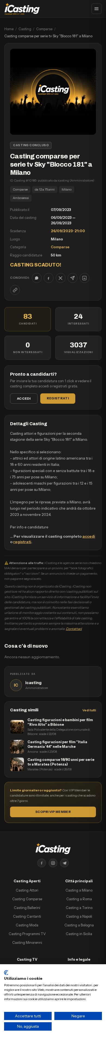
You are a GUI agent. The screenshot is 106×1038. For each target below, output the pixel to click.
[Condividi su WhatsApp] (37, 278)
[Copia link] (15, 290)
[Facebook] (41, 863)
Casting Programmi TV (27, 934)
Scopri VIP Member (53, 812)
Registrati (58, 398)
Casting (24, 29)
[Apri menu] (96, 9)
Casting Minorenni (27, 942)
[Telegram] (64, 863)
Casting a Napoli (79, 916)
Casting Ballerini (27, 907)
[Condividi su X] (61, 278)
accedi (88, 536)
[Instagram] (53, 863)
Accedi (24, 398)
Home (9, 29)
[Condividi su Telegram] (72, 278)
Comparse (44, 29)
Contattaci (74, 629)
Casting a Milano (79, 890)
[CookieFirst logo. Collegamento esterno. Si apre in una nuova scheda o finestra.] (6, 972)
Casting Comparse (27, 899)
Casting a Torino (79, 907)
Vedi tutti (89, 710)
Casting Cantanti (27, 916)
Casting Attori (27, 890)
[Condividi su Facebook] (49, 278)
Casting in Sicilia (79, 934)
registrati (22, 541)
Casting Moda (27, 925)
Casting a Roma (79, 899)
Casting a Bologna (79, 925)
